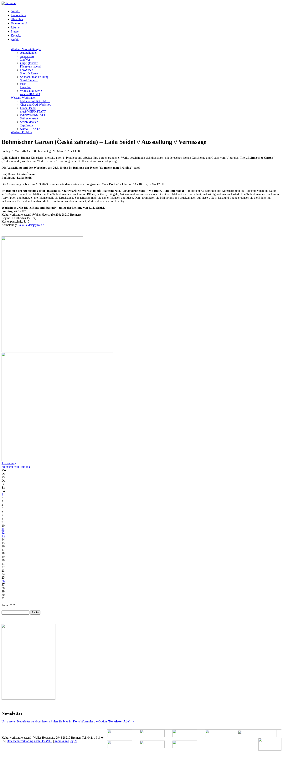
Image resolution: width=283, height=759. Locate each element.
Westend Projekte (21, 132)
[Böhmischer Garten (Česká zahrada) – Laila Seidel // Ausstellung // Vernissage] (42, 350)
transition (25, 87)
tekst (23, 83)
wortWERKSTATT (32, 128)
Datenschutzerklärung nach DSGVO (29, 741)
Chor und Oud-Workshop (35, 104)
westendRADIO (30, 94)
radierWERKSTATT (32, 115)
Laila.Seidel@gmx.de (31, 225)
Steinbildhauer (29, 121)
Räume (15, 27)
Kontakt (16, 35)
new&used (26, 70)
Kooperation (18, 15)
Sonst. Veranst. (29, 80)
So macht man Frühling (34, 76)
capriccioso (27, 56)
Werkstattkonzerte (31, 90)
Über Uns (17, 19)
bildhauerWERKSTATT (35, 101)
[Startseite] (9, 3)
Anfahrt (15, 11)
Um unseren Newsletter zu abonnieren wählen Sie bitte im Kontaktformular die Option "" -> (68, 721)
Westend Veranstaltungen (26, 49)
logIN (73, 741)
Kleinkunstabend (30, 66)
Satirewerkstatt (29, 118)
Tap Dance (26, 125)
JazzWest (25, 59)
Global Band (28, 108)
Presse (14, 31)
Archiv (15, 39)
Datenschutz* (19, 23)
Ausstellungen (28, 52)
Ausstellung (9, 463)
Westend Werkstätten (23, 97)
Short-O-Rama (29, 73)
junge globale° (29, 63)
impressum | (61, 741)
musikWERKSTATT (33, 111)
